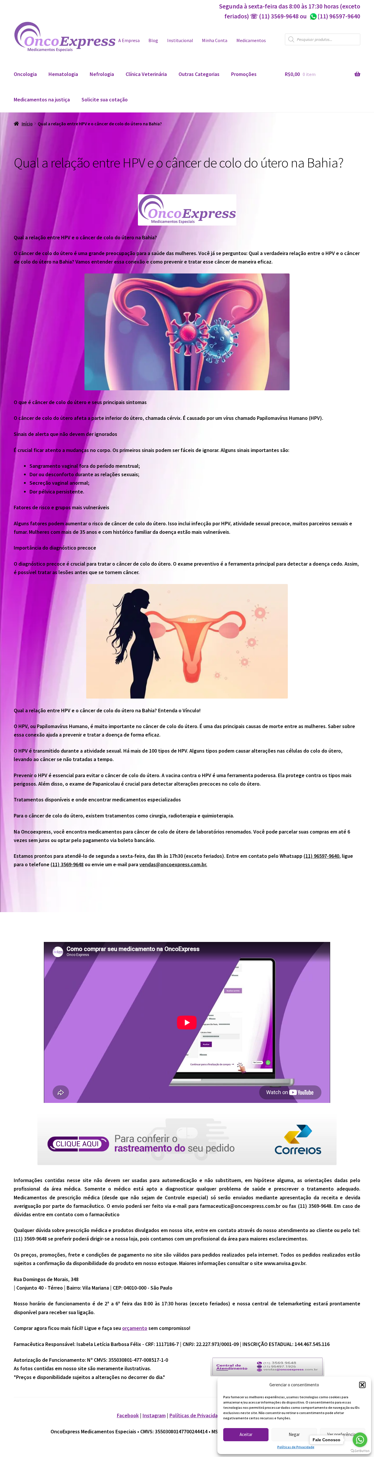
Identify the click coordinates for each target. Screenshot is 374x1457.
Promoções (244, 74)
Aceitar (246, 1434)
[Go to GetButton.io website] (360, 1451)
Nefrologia (102, 74)
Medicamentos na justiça (42, 99)
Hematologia (63, 74)
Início (27, 124)
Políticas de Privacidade (295, 1447)
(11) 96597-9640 (334, 16)
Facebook (128, 1415)
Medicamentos (251, 40)
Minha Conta (214, 40)
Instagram (154, 1415)
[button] (362, 1385)
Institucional (180, 40)
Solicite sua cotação (105, 99)
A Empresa (129, 40)
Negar (294, 1434)
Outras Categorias (199, 74)
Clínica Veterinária (146, 74)
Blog (153, 40)
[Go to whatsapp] (360, 1439)
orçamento (134, 1328)
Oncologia (25, 74)
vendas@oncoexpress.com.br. (173, 864)
